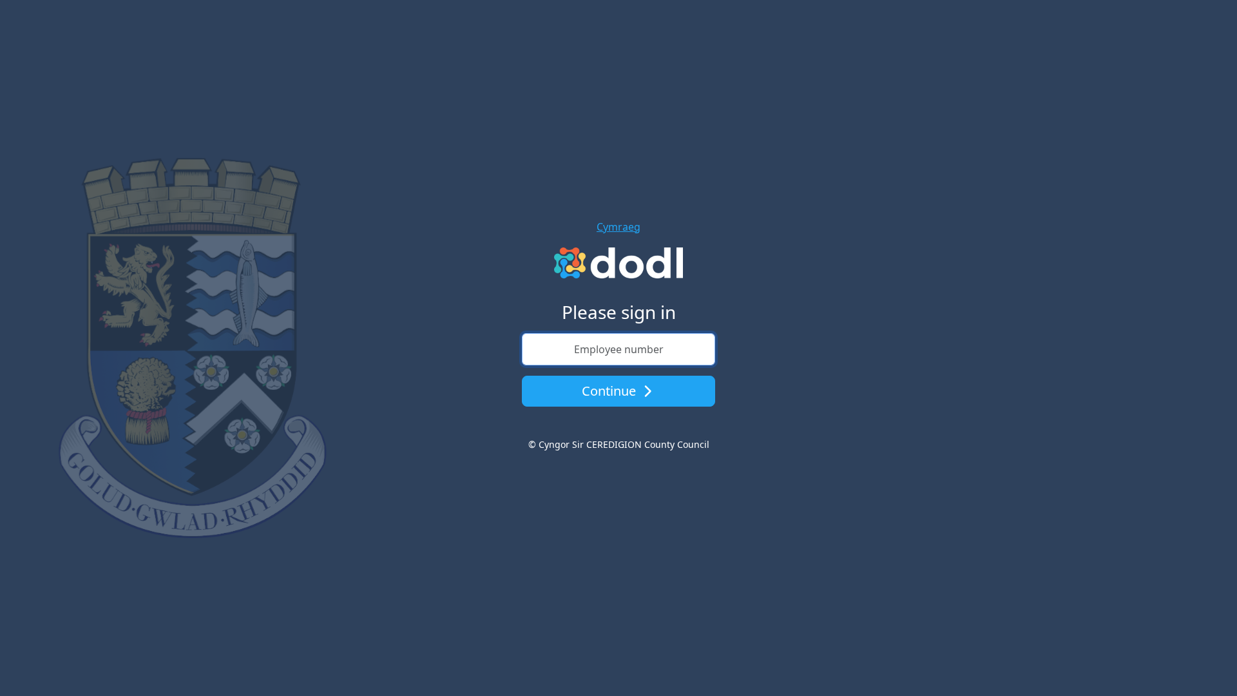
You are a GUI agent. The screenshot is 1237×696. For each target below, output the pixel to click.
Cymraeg (618, 227)
